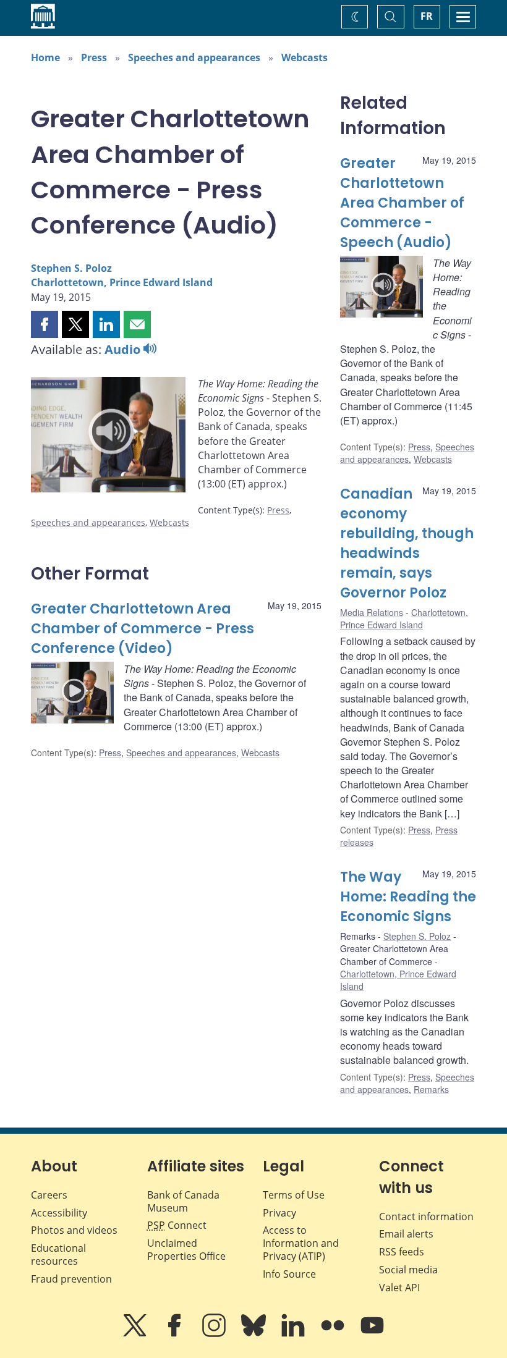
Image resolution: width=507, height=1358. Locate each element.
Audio (123, 349)
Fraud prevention (71, 1279)
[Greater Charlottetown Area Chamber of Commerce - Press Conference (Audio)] (108, 437)
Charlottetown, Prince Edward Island (122, 282)
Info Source (289, 1274)
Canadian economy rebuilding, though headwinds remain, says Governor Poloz (407, 543)
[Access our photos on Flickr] (334, 1334)
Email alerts (406, 1234)
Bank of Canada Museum (183, 1201)
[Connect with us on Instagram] (215, 1334)
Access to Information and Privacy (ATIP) (301, 1243)
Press (94, 57)
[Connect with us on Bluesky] (255, 1334)
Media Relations (371, 612)
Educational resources (58, 1254)
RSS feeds (401, 1252)
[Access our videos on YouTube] (372, 1334)
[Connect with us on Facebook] (175, 1334)
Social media (408, 1269)
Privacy (279, 1213)
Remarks (431, 1089)
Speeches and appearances (194, 57)
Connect (177, 1225)
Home (45, 57)
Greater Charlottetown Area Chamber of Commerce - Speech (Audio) (402, 203)
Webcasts (304, 57)
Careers (49, 1195)
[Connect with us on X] (136, 1334)
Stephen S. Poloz (71, 268)
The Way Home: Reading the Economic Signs (408, 896)
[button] (44, 324)
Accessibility (59, 1213)
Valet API (399, 1287)
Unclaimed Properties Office (186, 1249)
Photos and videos (74, 1230)
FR (426, 16)
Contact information (426, 1216)
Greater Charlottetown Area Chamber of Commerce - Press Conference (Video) (142, 628)
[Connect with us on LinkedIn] (294, 1334)
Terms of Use (294, 1195)
